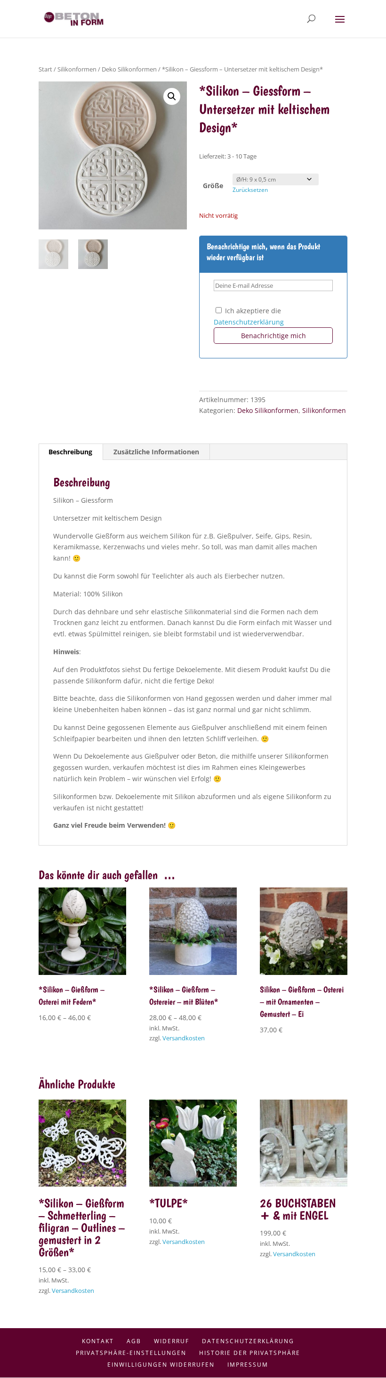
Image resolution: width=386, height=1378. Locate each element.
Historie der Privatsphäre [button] (249, 1353)
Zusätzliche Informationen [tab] (156, 451)
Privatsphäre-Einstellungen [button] (131, 1353)
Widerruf (171, 1341)
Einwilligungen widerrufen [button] (161, 1365)
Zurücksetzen (250, 189)
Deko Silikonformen (129, 69)
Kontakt (98, 1341)
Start (45, 69)
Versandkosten (183, 1038)
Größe (213, 185)
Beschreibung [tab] (70, 451)
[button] (171, 96)
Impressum (247, 1365)
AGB (134, 1341)
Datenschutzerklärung (249, 321)
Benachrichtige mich (273, 335)
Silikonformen (76, 69)
